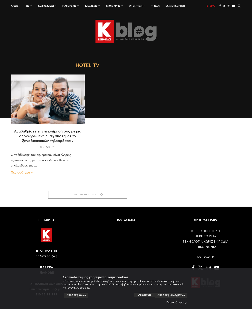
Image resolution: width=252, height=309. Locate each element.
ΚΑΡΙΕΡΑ (46, 267)
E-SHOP (212, 6)
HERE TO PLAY (205, 236)
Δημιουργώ (113, 6)
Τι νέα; (155, 6)
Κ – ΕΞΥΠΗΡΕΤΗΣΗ (205, 231)
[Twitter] (224, 6)
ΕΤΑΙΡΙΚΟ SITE (46, 250)
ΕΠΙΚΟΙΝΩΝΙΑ (205, 247)
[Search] (239, 6)
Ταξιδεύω (91, 6)
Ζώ (27, 6)
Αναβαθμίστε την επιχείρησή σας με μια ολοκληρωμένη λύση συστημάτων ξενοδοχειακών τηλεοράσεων (47, 136)
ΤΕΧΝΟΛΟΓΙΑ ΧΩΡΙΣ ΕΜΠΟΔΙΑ (205, 241)
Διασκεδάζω (46, 6)
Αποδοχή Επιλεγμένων (171, 295)
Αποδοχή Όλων (76, 295)
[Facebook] (220, 6)
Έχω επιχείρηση (175, 6)
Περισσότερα (175, 302)
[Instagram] (229, 6)
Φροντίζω (136, 6)
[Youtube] (233, 6)
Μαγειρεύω (69, 6)
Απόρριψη (144, 295)
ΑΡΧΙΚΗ (15, 6)
